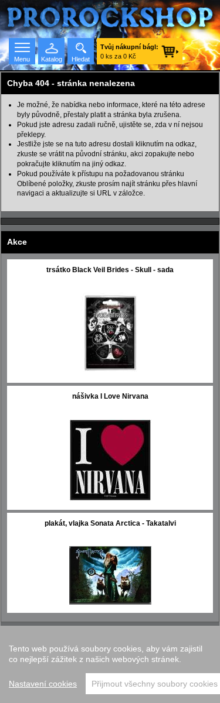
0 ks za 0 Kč (129, 51)
